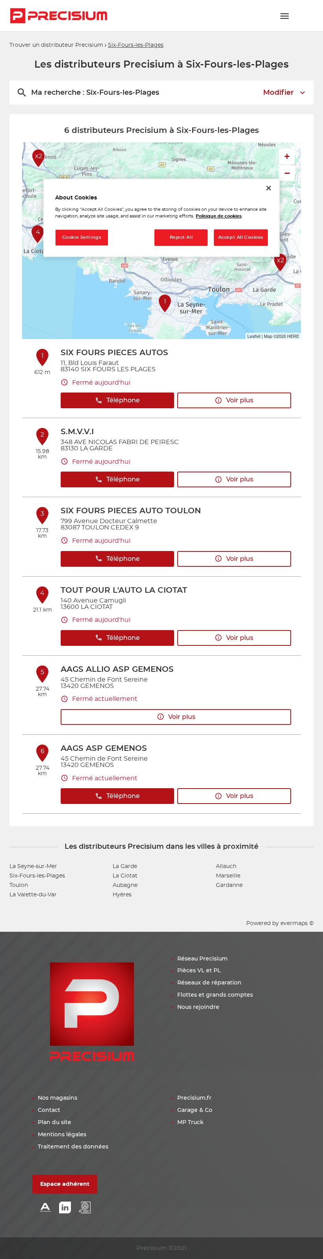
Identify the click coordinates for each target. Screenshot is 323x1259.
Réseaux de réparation (209, 983)
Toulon (18, 885)
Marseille (228, 876)
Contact (49, 1110)
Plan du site (54, 1122)
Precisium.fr (194, 1098)
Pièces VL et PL (199, 970)
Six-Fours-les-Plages (37, 876)
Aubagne (125, 885)
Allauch (226, 866)
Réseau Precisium (202, 959)
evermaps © (297, 923)
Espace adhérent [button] (64, 1184)
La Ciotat (125, 876)
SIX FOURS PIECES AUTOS (114, 353)
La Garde (125, 866)
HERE (293, 336)
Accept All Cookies (241, 237)
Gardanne (229, 885)
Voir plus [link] (239, 400)
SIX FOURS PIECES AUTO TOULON (131, 511)
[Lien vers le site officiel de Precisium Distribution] (58, 16)
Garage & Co (194, 1110)
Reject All (181, 237)
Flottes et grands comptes (215, 995)
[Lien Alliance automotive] (45, 1208)
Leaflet (253, 336)
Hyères (122, 895)
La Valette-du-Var (33, 895)
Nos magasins (57, 1098)
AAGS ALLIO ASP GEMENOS (117, 669)
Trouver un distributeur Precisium (56, 45)
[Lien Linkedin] (65, 1208)
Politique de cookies (219, 216)
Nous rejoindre (198, 1007)
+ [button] (287, 156)
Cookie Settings (82, 237)
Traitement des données (73, 1147)
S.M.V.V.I (77, 432)
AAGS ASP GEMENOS (104, 748)
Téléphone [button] (123, 400)
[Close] (268, 188)
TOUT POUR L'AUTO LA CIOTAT (124, 590)
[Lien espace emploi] (85, 1208)
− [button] (287, 173)
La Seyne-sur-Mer (33, 866)
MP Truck (190, 1122)
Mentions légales (62, 1134)
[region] (161, 218)
